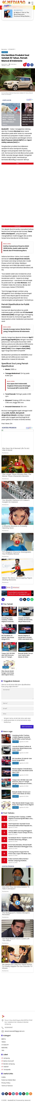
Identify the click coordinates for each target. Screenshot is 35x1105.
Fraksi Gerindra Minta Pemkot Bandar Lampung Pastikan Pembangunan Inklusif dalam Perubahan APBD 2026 (18, 860)
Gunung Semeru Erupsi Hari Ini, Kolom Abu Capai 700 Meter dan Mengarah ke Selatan (19, 853)
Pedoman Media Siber (8, 1080)
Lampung (6, 1058)
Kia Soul (16, 587)
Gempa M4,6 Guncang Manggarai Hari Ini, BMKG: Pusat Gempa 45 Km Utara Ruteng (20, 832)
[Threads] (23, 1093)
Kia (9, 587)
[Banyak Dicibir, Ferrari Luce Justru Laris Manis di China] (26, 647)
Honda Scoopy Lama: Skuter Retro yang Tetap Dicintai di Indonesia (16, 330)
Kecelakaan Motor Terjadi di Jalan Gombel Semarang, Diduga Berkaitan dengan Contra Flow (20, 839)
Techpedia (6, 1069)
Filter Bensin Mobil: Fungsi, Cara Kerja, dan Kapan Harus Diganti (7, 673)
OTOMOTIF (4, 52)
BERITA (3, 1039)
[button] (29, 3)
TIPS (2, 1050)
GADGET (6, 1067)
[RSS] (30, 1093)
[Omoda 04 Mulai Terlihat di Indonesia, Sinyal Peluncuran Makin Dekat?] (26, 611)
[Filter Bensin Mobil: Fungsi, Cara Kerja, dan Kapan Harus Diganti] (9, 664)
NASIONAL (4, 1048)
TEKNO (3, 1042)
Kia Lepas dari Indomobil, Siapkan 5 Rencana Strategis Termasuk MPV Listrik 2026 (18, 386)
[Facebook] (21, 599)
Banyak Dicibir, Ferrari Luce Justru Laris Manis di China (25, 655)
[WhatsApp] (32, 599)
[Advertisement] (17, 28)
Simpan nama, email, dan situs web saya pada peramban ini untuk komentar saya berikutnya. (17, 720)
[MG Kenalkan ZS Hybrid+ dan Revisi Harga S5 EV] (9, 629)
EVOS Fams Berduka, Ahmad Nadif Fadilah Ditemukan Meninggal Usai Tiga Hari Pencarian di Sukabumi (20, 846)
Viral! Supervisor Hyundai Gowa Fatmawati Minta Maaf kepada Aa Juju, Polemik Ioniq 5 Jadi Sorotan (20, 824)
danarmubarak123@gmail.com (15, 1031)
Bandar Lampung (9, 1064)
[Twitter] (24, 599)
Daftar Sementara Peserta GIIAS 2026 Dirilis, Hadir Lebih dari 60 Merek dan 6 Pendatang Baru (16, 248)
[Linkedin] (20, 1093)
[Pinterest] (9, 1093)
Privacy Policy (5, 1083)
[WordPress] (13, 1093)
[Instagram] (16, 1093)
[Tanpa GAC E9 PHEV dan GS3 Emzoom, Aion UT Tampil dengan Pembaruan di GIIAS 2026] (9, 647)
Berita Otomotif (8, 1061)
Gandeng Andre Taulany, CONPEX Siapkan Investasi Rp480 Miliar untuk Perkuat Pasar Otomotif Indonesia (8, 620)
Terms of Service (7, 1086)
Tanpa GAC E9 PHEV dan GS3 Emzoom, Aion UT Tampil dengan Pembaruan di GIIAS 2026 (9, 655)
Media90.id (4, 64)
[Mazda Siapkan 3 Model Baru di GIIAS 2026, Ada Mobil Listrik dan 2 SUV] (26, 629)
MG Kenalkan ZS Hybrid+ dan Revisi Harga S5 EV (7, 637)
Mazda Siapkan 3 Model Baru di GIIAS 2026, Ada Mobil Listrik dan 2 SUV (25, 637)
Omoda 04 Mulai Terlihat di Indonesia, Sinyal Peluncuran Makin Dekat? (25, 620)
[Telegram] (28, 599)
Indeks (3, 1077)
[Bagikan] (32, 64)
